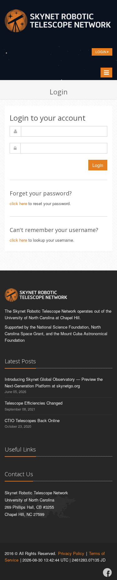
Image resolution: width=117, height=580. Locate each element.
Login (97, 165)
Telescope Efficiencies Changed (33, 403)
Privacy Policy (71, 553)
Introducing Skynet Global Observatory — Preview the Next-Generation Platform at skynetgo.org (54, 382)
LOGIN (101, 51)
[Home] (58, 22)
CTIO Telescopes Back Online (32, 420)
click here (18, 203)
